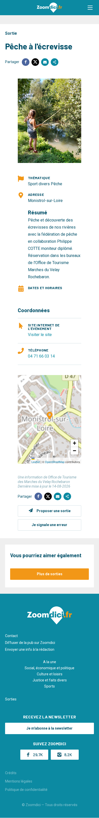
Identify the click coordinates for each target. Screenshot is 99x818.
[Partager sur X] (35, 62)
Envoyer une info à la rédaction (29, 649)
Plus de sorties (49, 574)
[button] (90, 7)
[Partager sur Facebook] (25, 62)
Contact (11, 636)
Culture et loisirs (49, 674)
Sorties (10, 699)
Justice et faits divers (49, 680)
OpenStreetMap (54, 462)
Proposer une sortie (54, 511)
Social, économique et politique (49, 668)
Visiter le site (40, 334)
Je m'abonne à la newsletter (49, 728)
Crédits (10, 773)
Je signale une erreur (49, 525)
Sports (49, 686)
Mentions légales (18, 781)
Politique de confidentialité (26, 790)
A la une (49, 662)
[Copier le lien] (54, 62)
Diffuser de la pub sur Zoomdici (30, 643)
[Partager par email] (45, 62)
